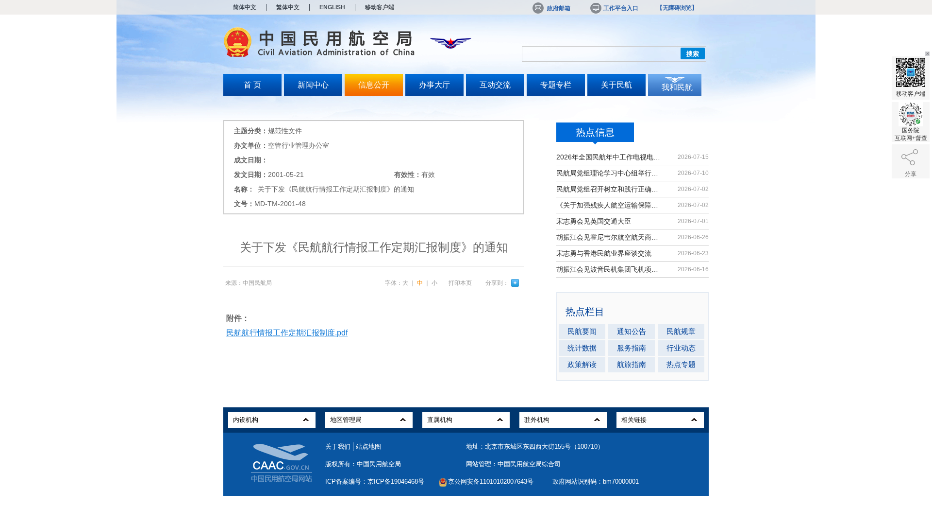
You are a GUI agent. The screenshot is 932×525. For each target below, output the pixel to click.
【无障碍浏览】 (677, 7)
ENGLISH (332, 7)
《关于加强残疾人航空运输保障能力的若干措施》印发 (609, 205)
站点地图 (368, 446)
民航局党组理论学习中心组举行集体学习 (609, 173)
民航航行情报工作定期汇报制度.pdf (287, 333)
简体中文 (244, 7)
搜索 (692, 53)
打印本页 (460, 283)
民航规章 (681, 331)
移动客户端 (379, 7)
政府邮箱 (558, 8)
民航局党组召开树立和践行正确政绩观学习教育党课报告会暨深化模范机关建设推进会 (609, 189)
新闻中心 (313, 85)
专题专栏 (555, 85)
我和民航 (677, 87)
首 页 (252, 85)
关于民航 (616, 85)
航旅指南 (631, 364)
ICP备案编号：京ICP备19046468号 (374, 481)
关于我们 (337, 446)
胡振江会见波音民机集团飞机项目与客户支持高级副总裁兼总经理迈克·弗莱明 (609, 269)
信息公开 (373, 85)
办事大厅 (434, 85)
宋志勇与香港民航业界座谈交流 (603, 253)
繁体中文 (288, 7)
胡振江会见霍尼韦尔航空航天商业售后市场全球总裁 (609, 237)
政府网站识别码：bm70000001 (595, 481)
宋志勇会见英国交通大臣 (593, 221)
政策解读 (582, 364)
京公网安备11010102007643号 (490, 481)
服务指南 (631, 348)
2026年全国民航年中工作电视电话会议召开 (609, 157)
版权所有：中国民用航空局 (363, 464)
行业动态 (681, 348)
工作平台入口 (620, 8)
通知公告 (631, 331)
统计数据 (582, 348)
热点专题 (681, 364)
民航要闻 (582, 331)
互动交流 (495, 85)
